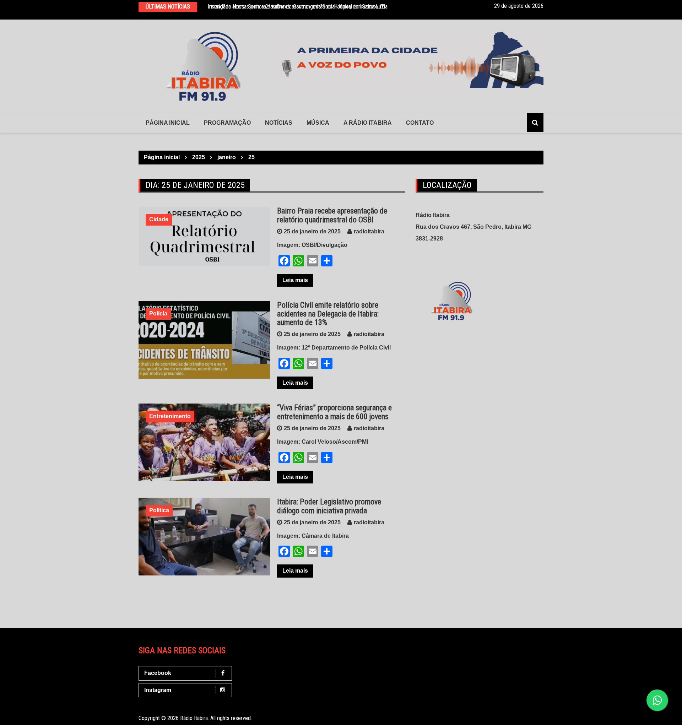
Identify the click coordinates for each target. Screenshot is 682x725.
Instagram (157, 690)
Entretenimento (170, 416)
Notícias (278, 123)
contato (420, 123)
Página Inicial (168, 123)
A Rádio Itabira (367, 123)
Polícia (158, 313)
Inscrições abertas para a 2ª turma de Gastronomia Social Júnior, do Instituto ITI (296, 6)
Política (159, 510)
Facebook (157, 673)
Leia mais (295, 280)
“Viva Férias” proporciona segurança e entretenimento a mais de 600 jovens (334, 412)
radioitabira (369, 231)
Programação (227, 123)
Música (318, 123)
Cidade (158, 219)
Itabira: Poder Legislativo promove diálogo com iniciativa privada (329, 506)
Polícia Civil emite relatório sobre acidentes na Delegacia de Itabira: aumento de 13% (328, 313)
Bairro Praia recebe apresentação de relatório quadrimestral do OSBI (332, 215)
